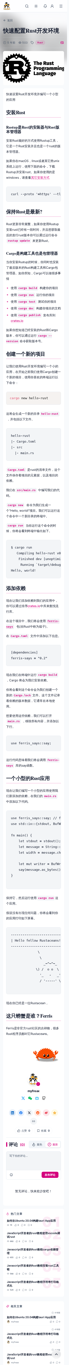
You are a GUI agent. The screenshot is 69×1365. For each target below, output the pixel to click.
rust (40, 42)
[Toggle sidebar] (61, 6)
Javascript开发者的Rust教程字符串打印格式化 (33, 1283)
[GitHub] (44, 1098)
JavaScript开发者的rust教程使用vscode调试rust (33, 1234)
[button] (37, 1144)
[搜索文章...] (26, 6)
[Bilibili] (37, 1098)
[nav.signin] (52, 6)
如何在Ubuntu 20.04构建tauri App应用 (31, 1220)
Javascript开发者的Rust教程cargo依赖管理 (32, 1251)
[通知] (45, 6)
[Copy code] (55, 192)
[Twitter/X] (23, 1098)
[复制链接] (33, 1121)
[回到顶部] (56, 1354)
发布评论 (50, 1174)
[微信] (30, 1098)
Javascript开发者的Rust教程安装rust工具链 (33, 1267)
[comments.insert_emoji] (11, 1174)
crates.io (17, 321)
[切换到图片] (62, 43)
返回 (10, 20)
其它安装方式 (40, 177)
